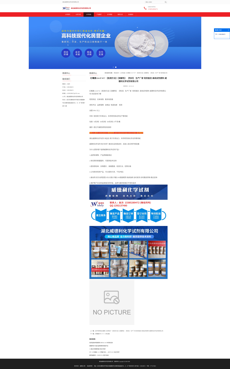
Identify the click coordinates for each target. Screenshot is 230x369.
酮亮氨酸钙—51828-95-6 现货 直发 (99, 355)
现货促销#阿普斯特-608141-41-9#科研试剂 (101, 342)
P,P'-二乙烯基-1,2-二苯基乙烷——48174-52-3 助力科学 (104, 352)
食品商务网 (89, 366)
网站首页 (116, 73)
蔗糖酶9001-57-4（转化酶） (103, 333)
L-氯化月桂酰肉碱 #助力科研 (97, 349)
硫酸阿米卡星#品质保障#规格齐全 (98, 346)
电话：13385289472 (141, 366)
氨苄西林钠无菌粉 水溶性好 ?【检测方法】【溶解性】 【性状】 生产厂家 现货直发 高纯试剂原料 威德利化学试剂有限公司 (129, 331)
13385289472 (153, 9)
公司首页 (67, 14)
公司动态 (88, 14)
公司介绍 (78, 14)
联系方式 (120, 14)
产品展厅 (99, 14)
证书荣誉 (109, 14)
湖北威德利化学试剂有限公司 (106, 361)
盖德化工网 (82, 366)
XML (129, 361)
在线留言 (130, 14)
